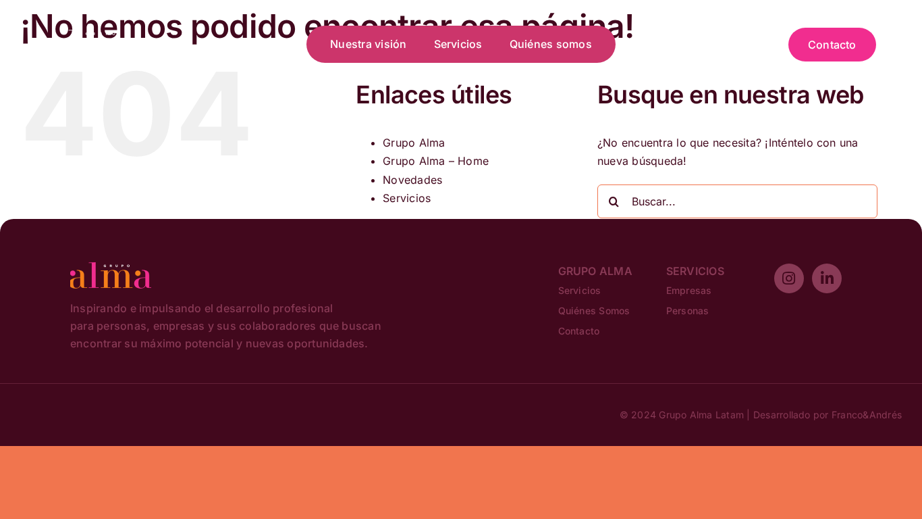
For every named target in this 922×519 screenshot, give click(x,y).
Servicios (407, 198)
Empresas (689, 290)
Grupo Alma (414, 142)
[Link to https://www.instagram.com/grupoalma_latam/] (789, 278)
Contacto (579, 331)
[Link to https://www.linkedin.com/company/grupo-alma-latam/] (827, 278)
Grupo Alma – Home (436, 161)
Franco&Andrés (867, 414)
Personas (687, 310)
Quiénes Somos (594, 310)
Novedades (412, 180)
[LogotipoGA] (93, 34)
